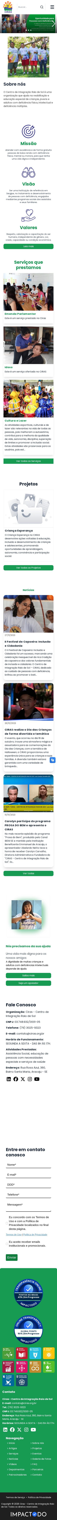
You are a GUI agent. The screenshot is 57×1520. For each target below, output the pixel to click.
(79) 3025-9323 (30, 1028)
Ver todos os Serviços (28, 461)
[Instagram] (30, 1079)
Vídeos (13, 1464)
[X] (23, 1079)
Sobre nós (38, 1443)
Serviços (13, 1453)
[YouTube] (37, 1079)
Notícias (13, 1459)
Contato (37, 1474)
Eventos (37, 1453)
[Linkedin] (9, 1079)
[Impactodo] (28, 1514)
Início (12, 1443)
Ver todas (28, 873)
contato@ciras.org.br (30, 1033)
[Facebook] (16, 1079)
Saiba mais (28, 975)
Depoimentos (16, 1469)
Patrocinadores (18, 1474)
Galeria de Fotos (41, 1459)
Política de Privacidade (35, 1234)
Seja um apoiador (28, 983)
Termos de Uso (13, 1234)
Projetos (37, 1448)
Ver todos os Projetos (28, 567)
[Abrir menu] (52, 7)
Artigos (13, 1448)
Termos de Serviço (15, 1497)
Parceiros (37, 1469)
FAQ (34, 1464)
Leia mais (28, 246)
